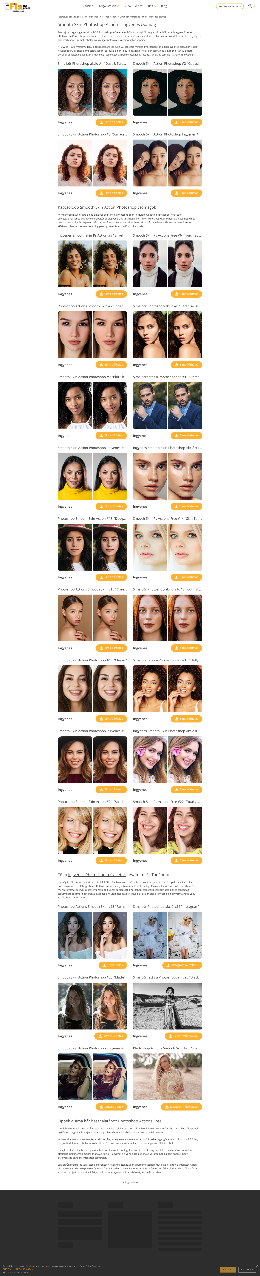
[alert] (130, 1269)
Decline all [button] (247, 1269)
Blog (164, 6)
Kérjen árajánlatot (230, 6)
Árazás (139, 6)
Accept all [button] (228, 1269)
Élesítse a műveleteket (183, 1106)
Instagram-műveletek (184, 965)
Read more (97, 1266)
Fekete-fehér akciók (185, 1036)
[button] (52, 1269)
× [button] (256, 1266)
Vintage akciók (113, 1106)
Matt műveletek (113, 1036)
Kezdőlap (87, 6)
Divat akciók (115, 965)
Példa (127, 6)
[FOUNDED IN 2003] (17, 6)
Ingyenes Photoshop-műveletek (97, 874)
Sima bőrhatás (113, 122)
